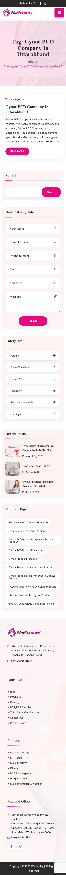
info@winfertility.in (21, 660)
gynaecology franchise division (27, 531)
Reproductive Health (21, 402)
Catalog (14, 702)
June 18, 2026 (33, 491)
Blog (12, 691)
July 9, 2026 (32, 471)
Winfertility (37, 866)
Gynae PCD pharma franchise (25, 550)
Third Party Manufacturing (25, 712)
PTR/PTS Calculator (21, 707)
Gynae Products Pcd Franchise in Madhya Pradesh (32, 577)
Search (11, 176)
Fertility (14, 355)
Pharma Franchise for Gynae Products (30, 595)
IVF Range (16, 757)
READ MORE (17, 151)
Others (14, 768)
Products (15, 696)
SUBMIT (33, 321)
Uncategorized (17, 99)
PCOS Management (21, 773)
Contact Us (16, 717)
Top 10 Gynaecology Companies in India (31, 603)
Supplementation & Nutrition (26, 783)
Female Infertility (19, 752)
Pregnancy (16, 390)
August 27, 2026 (34, 456)
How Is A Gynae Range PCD (39, 465)
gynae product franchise (23, 558)
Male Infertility (18, 762)
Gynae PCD (17, 379)
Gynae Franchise (19, 367)
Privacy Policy (18, 723)
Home (31, 61)
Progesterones (19, 778)
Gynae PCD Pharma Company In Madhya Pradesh (31, 540)
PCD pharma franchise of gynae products (32, 586)
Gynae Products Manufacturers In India (30, 567)
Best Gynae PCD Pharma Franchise (28, 522)
